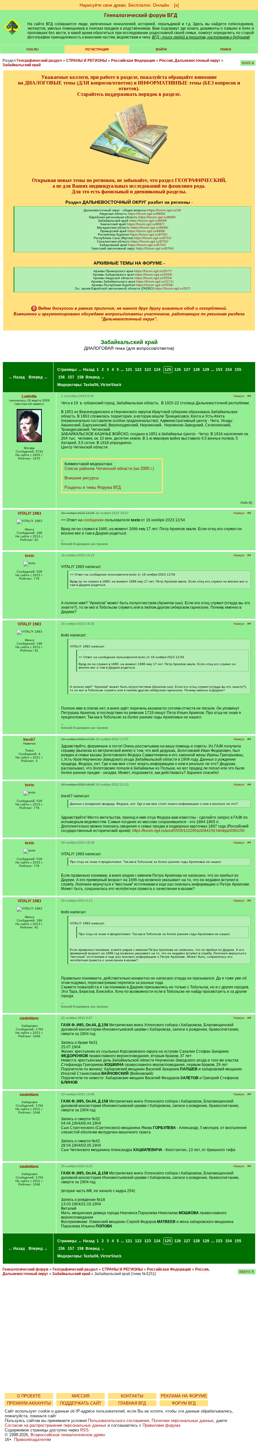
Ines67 (29, 739)
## (249, 396)
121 (129, 369)
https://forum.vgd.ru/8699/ (146, 231)
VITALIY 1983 (29, 513)
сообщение (93, 520)
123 (147, 369)
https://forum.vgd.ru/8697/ (146, 224)
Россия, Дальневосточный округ (189, 60)
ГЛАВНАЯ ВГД (132, 1403)
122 (138, 369)
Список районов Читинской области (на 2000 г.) (109, 468)
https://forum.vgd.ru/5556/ (153, 274)
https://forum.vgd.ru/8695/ (157, 217)
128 (196, 369)
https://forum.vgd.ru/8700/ (148, 234)
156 (61, 377)
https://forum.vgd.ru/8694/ (146, 213)
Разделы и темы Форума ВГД (92, 487)
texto (29, 555)
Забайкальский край (22, 65)
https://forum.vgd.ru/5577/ (153, 271)
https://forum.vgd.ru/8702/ (149, 241)
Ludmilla (29, 396)
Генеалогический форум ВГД (140, 15)
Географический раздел (39, 60)
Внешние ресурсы (81, 478)
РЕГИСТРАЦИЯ (97, 49)
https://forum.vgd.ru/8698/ (149, 227)
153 (219, 369)
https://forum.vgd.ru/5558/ (154, 285)
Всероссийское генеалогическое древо (68, 1434)
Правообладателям (32, 1439)
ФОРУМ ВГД (184, 1403)
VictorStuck (110, 385)
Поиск (225, 49)
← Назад (16, 377)
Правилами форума (161, 1425)
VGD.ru (32, 49)
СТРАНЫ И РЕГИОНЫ (86, 60)
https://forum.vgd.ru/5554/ (153, 278)
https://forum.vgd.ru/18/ (164, 210)
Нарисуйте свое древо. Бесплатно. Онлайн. (125, 5)
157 (71, 377)
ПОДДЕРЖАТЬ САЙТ (80, 1403)
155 (238, 369)
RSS (84, 1430)
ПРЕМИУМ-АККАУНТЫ (29, 1403)
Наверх (238, 396)
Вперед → (38, 377)
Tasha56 (90, 385)
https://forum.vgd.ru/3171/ (155, 281)
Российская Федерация (133, 60)
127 (187, 369)
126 (177, 369)
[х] (176, 5)
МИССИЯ (80, 1396)
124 (157, 369)
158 (80, 377)
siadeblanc (29, 1018)
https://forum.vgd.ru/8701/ (152, 238)
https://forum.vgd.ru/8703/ (147, 245)
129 (206, 369)
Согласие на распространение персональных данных (55, 1425)
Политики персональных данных (183, 1420)
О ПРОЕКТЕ (29, 1396)
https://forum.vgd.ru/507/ (172, 288)
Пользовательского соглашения (118, 1420)
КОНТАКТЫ (132, 1396)
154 (228, 369)
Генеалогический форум (25, 1269)
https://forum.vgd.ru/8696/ (148, 220)
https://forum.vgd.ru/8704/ (155, 248)
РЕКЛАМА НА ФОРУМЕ (184, 1396)
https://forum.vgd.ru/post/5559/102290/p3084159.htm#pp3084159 (188, 830)
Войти (161, 49)
